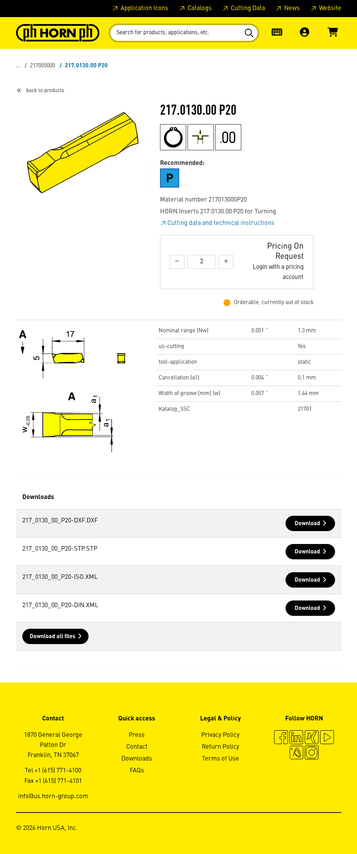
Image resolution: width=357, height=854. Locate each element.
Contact (136, 747)
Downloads (136, 759)
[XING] (312, 738)
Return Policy (220, 747)
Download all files (52, 637)
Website (329, 8)
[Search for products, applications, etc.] (250, 33)
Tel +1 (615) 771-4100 (53, 771)
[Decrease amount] (177, 262)
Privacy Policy (220, 735)
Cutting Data (247, 8)
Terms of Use (220, 759)
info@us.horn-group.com (53, 796)
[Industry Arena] (296, 754)
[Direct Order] (277, 33)
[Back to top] (325, 829)
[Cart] (332, 33)
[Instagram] (312, 754)
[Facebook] (281, 738)
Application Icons (143, 8)
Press (137, 735)
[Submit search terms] (250, 33)
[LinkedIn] (296, 738)
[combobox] (184, 33)
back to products (45, 90)
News (291, 8)
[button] (304, 33)
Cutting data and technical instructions (220, 223)
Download (307, 524)
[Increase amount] (226, 262)
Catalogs (199, 8)
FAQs (137, 771)
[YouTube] (327, 738)
